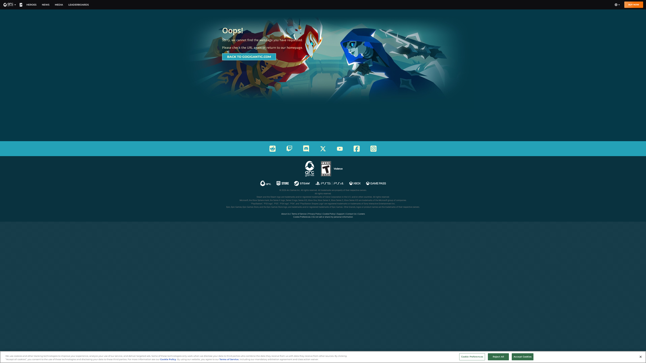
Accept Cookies (523, 356)
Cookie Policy (329, 213)
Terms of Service (299, 213)
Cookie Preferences (302, 216)
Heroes (31, 4)
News (45, 4)
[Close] (640, 356)
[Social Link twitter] (323, 149)
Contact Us (351, 213)
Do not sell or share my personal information (332, 216)
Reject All (498, 356)
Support (340, 213)
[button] (10, 4)
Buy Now (633, 4)
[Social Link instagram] (373, 148)
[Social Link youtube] (340, 148)
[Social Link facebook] (357, 148)
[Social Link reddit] (273, 148)
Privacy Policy (314, 213)
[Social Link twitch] (289, 149)
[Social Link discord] (306, 148)
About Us (285, 213)
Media (59, 4)
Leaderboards (78, 4)
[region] (323, 357)
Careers (361, 213)
